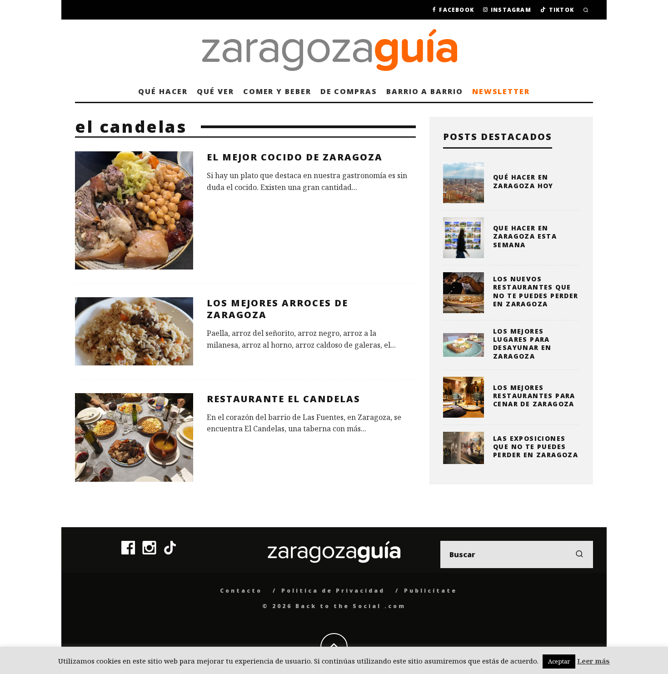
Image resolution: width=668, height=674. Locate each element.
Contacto (241, 590)
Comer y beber (277, 91)
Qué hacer (163, 91)
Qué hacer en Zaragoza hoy (523, 181)
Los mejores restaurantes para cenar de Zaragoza (534, 395)
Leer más (593, 660)
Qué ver (215, 91)
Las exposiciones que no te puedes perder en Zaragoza (535, 446)
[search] (579, 554)
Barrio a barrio (424, 91)
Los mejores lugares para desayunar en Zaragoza (522, 343)
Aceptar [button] (559, 661)
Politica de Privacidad (333, 590)
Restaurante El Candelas (283, 399)
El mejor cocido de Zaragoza (295, 157)
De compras (348, 91)
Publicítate (430, 590)
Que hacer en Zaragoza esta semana (525, 236)
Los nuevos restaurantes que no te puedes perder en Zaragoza (535, 291)
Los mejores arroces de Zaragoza (277, 309)
